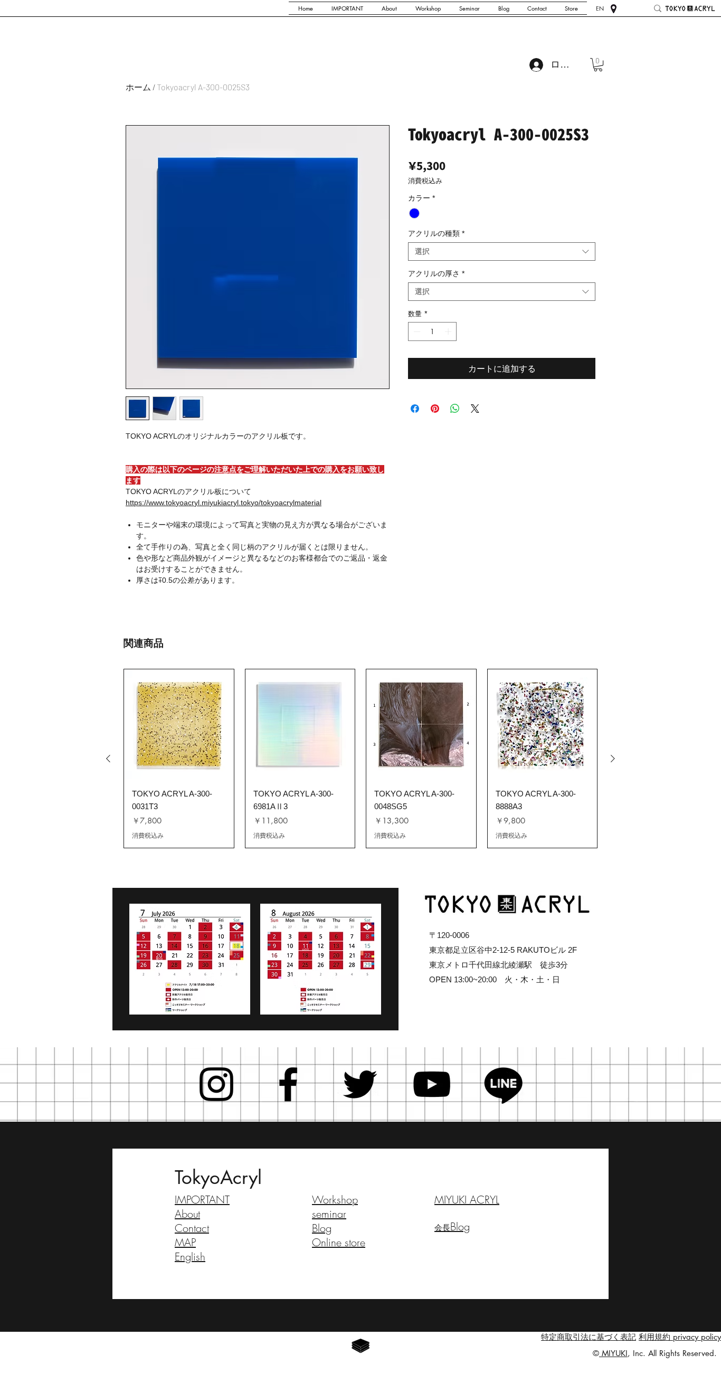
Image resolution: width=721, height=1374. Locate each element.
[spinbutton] (432, 331)
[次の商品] (612, 758)
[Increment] (449, 331)
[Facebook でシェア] (415, 408)
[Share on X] (475, 408)
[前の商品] (108, 758)
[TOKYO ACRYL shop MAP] (614, 8)
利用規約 (654, 1337)
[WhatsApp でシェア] (455, 408)
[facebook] (288, 1084)
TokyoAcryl (218, 1177)
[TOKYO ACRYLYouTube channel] (431, 1084)
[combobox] (501, 251)
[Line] (503, 1084)
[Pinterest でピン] (435, 408)
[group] (360, 758)
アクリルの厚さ (436, 273)
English (190, 1256)
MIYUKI (613, 1353)
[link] (598, 64)
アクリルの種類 (436, 233)
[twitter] (360, 1084)
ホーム (138, 87)
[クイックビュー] (179, 724)
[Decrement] (416, 331)
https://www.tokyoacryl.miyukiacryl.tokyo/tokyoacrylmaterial (223, 502)
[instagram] (216, 1084)
